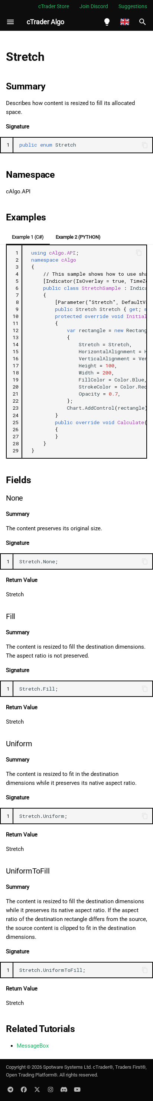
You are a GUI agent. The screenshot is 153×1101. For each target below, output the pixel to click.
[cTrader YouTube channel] (77, 1089)
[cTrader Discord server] (64, 1089)
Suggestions (132, 6)
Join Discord (93, 6)
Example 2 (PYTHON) (78, 237)
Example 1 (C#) (28, 237)
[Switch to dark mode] (107, 21)
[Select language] (124, 21)
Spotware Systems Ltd (67, 1067)
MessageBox (33, 1045)
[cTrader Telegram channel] (10, 1089)
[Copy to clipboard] (144, 145)
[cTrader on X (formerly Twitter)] (37, 1089)
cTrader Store (53, 6)
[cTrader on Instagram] (50, 1089)
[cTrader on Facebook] (24, 1089)
